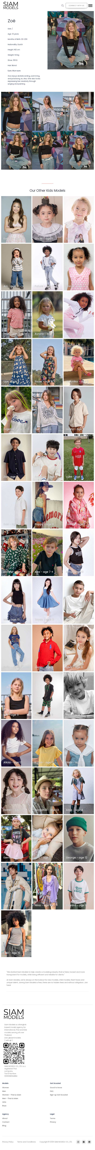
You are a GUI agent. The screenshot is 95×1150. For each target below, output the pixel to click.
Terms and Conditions (26, 1142)
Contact (5, 1122)
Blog (4, 1125)
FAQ (51, 1091)
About (5, 1118)
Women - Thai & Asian (11, 1095)
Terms (52, 1118)
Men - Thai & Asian (10, 1098)
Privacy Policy (7, 1142)
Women (5, 1087)
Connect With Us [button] (76, 5)
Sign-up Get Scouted (59, 1095)
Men (4, 1091)
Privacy (53, 1122)
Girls (4, 1102)
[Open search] (63, 5)
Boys (4, 1106)
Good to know (56, 1087)
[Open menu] (90, 5)
